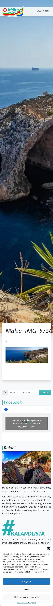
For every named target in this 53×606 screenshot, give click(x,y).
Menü (40, 11)
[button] (48, 548)
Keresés (45, 392)
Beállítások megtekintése (26, 596)
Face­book (13, 402)
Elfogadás (26, 581)
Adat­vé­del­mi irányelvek (26, 602)
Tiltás (26, 589)
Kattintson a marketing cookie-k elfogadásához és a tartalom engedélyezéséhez (26, 423)
